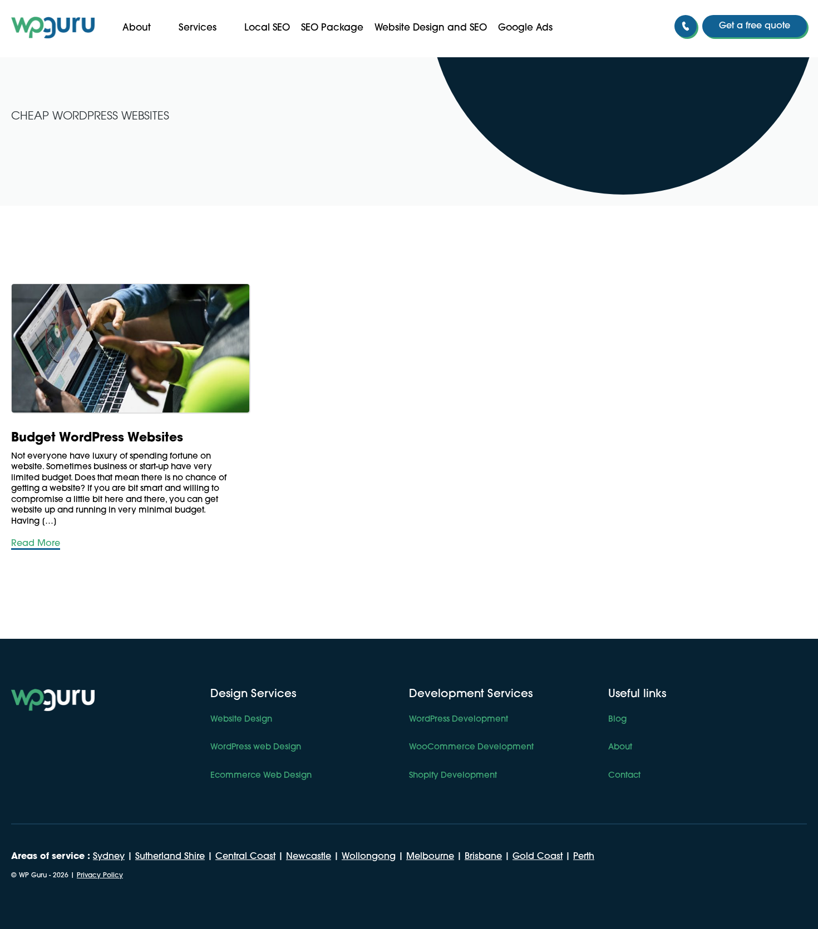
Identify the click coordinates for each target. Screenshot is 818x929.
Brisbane (483, 856)
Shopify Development (453, 776)
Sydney (109, 856)
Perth (583, 856)
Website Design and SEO (430, 28)
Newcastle (308, 856)
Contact (624, 776)
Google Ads (525, 28)
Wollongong (369, 856)
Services (197, 28)
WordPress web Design (255, 747)
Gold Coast (538, 856)
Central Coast (245, 856)
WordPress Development (458, 720)
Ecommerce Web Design (261, 776)
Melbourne (430, 856)
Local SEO (267, 28)
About (136, 28)
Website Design (241, 720)
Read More (35, 543)
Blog (617, 720)
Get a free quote (754, 26)
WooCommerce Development (471, 747)
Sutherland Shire (170, 856)
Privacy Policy (100, 875)
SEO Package (332, 28)
